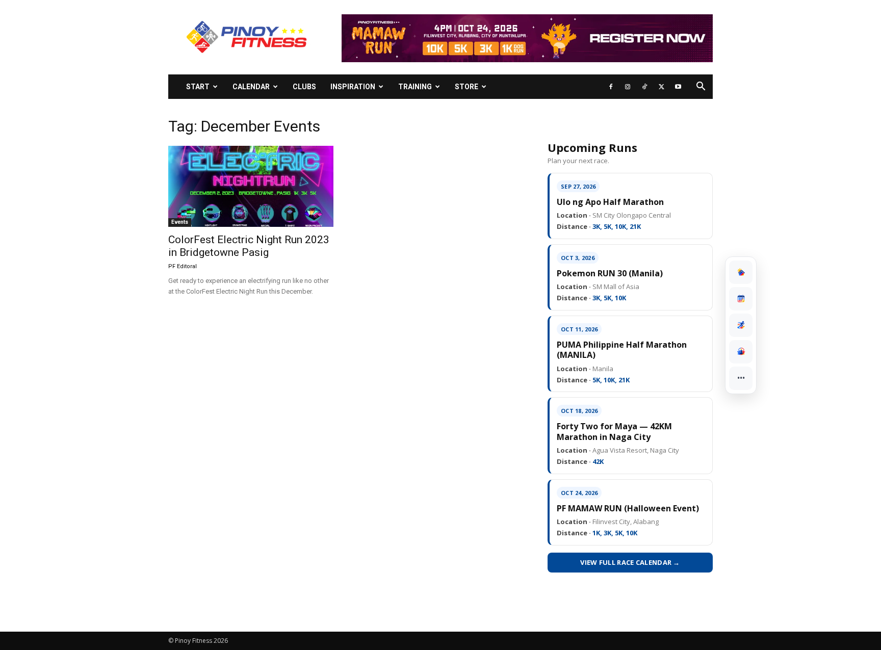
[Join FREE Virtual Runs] (741, 325)
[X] (661, 86)
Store (466, 87)
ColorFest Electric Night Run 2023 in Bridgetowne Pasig (248, 245)
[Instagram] (627, 86)
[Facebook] (610, 86)
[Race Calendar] (741, 298)
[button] (700, 87)
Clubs (304, 87)
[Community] (741, 351)
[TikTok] (644, 86)
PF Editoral (182, 266)
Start (198, 87)
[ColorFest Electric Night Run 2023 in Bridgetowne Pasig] (250, 186)
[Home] (741, 272)
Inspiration (352, 87)
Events (179, 222)
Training (415, 87)
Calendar (251, 87)
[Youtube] (678, 86)
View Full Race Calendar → (630, 562)
